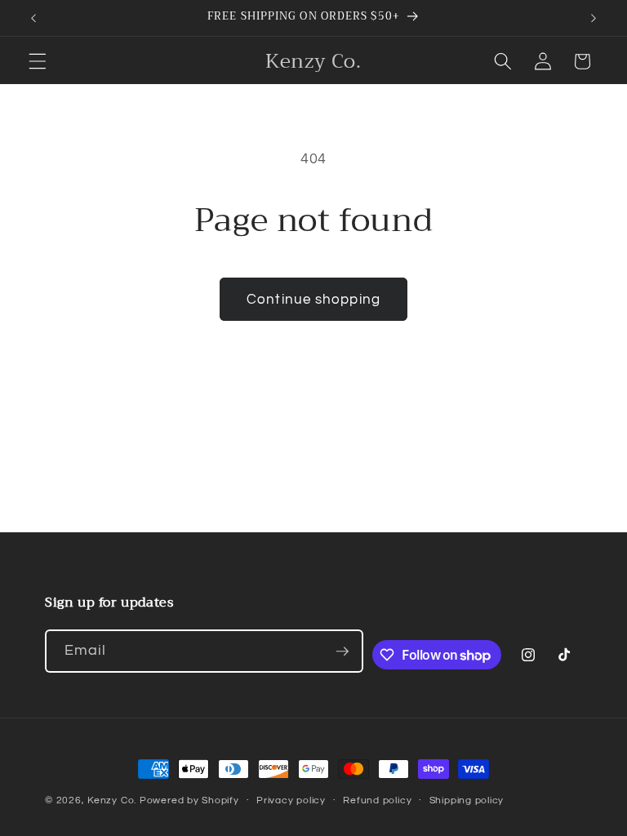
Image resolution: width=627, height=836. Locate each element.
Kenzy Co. (111, 800)
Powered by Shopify (189, 800)
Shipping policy (467, 800)
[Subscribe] (342, 651)
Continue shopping (313, 299)
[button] (37, 61)
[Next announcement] (593, 18)
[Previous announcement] (33, 18)
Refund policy (377, 800)
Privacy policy (291, 800)
